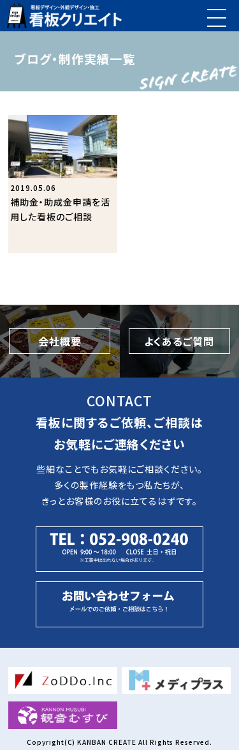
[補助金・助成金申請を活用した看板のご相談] (62, 184)
